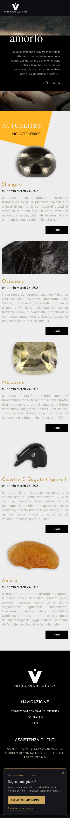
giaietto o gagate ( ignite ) (34, 479)
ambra (9, 580)
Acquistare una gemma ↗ (26, 800)
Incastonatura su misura (20, 808)
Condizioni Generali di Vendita (35, 711)
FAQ (35, 723)
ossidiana (13, 281)
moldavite (13, 382)
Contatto (35, 717)
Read (57, 229)
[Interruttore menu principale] (62, 8)
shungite (12, 184)
